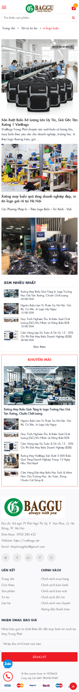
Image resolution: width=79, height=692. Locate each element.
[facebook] (17, 557)
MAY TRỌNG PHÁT (47, 678)
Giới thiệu (8, 585)
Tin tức (5, 597)
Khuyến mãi (39, 359)
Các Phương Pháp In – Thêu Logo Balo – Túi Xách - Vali (36, 209)
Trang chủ (7, 579)
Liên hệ (6, 603)
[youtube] (40, 557)
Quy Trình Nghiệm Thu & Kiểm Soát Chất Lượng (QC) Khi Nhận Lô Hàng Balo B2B (45, 320)
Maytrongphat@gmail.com (28, 546)
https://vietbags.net (26, 540)
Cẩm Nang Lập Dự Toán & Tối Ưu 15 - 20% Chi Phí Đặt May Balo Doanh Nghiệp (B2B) (47, 334)
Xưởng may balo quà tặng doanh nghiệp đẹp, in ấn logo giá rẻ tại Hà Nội (38, 198)
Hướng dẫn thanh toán (55, 609)
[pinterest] (51, 557)
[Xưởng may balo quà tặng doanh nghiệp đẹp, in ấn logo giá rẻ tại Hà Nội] (39, 168)
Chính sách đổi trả (53, 597)
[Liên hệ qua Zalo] (8, 664)
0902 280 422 (26, 534)
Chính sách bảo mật (54, 591)
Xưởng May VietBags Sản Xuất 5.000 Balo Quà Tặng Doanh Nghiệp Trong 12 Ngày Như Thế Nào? (46, 459)
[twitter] (5, 557)
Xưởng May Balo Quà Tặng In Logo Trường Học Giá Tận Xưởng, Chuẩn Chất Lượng (46, 293)
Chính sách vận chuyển (55, 603)
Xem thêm (39, 346)
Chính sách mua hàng (55, 579)
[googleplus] (28, 557)
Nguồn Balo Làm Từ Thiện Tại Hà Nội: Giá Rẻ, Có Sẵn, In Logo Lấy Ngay (46, 307)
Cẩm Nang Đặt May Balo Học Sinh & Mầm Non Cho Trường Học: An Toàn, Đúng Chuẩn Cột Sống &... (46, 476)
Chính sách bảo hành (54, 585)
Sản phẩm (8, 591)
